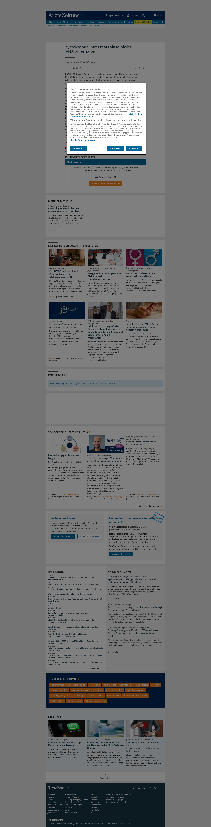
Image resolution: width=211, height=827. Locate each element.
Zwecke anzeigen (79, 148)
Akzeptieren (134, 148)
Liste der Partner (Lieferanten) (82, 140)
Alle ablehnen (115, 148)
